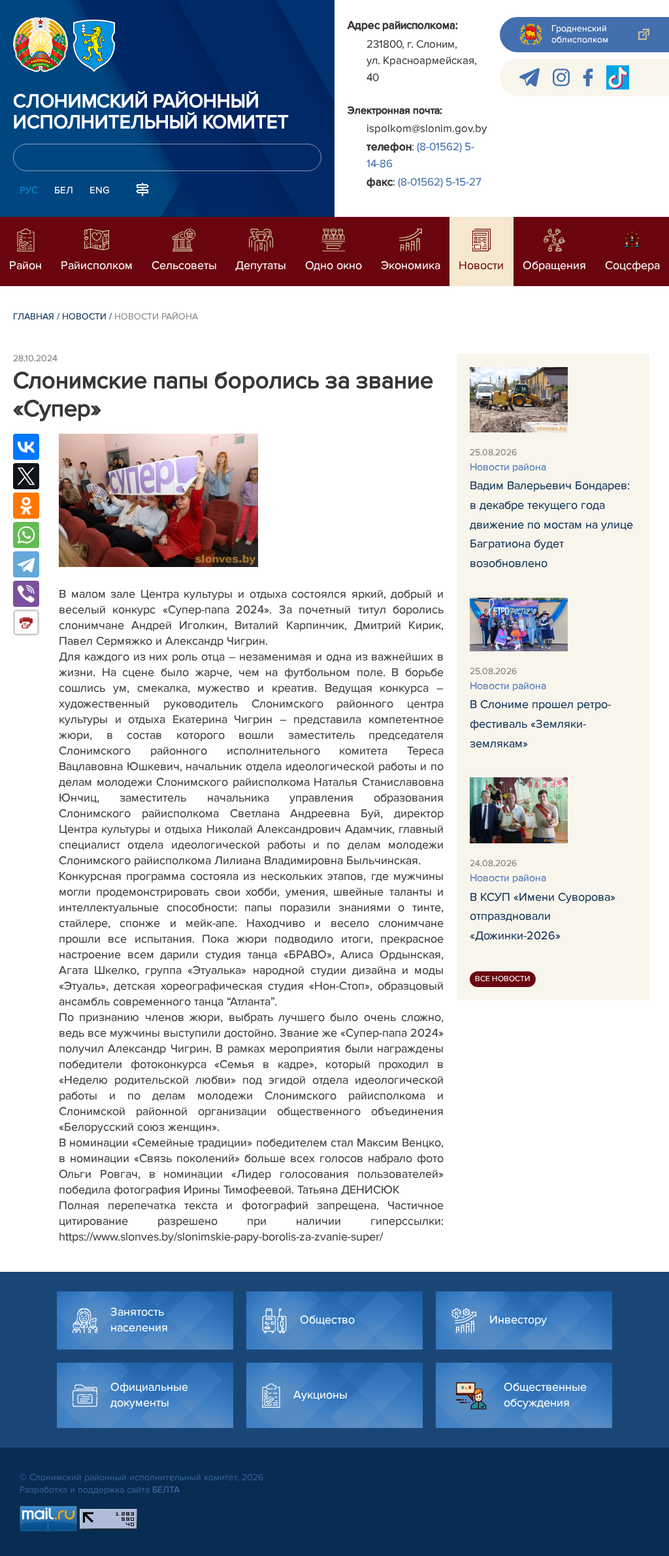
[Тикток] (617, 77)
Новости (84, 316)
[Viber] (26, 594)
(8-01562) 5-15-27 (439, 182)
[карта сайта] (142, 189)
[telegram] (529, 77)
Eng (100, 190)
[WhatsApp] (26, 535)
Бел (63, 190)
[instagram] (561, 77)
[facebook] (588, 77)
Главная (33, 316)
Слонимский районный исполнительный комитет (151, 112)
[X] (26, 476)
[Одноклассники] (26, 506)
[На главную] (40, 44)
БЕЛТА (166, 1489)
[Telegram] (26, 564)
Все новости (502, 979)
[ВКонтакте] (26, 447)
